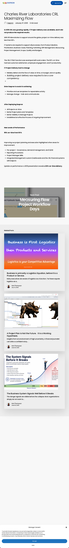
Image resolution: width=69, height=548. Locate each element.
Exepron (10, 23)
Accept (34, 541)
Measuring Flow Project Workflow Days (34, 202)
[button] (66, 527)
